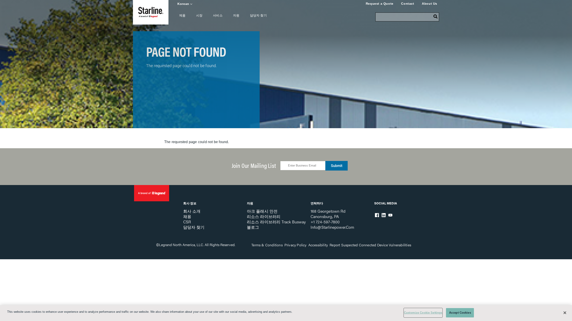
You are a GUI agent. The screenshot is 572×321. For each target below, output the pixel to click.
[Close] (565, 313)
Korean (183, 4)
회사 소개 (192, 211)
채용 (187, 216)
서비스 (218, 15)
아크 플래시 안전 (262, 211)
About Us (429, 3)
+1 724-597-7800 (325, 221)
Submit (336, 166)
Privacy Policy (295, 244)
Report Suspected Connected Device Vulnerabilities (370, 244)
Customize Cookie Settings (423, 312)
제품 (182, 15)
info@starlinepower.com (332, 227)
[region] (286, 313)
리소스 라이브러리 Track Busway (276, 221)
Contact (407, 3)
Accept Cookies (460, 312)
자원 (236, 15)
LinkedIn (383, 215)
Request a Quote (379, 3)
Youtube (390, 215)
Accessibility (318, 244)
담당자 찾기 (258, 15)
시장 (199, 15)
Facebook (377, 215)
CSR (187, 221)
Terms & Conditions (267, 244)
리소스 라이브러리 (264, 216)
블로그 (253, 227)
